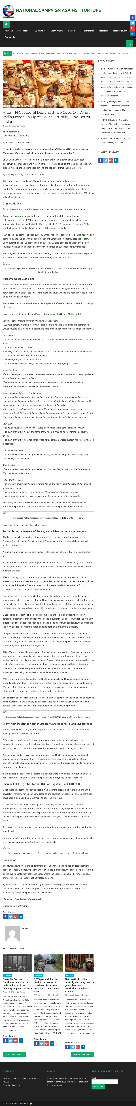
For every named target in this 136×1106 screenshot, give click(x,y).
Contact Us (10, 37)
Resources (103, 31)
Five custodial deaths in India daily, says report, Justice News (16, 1054)
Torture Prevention (121, 31)
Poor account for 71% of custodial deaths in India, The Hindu (115, 140)
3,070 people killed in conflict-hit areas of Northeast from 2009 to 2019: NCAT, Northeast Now (47, 985)
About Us (9, 31)
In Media (71, 31)
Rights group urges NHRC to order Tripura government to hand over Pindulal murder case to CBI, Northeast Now (115, 107)
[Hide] (135, 38)
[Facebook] (5, 916)
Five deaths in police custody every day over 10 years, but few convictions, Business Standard (79, 985)
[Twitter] (10, 916)
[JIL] (31, 1103)
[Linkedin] (20, 916)
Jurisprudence (87, 31)
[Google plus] (15, 916)
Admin (22, 126)
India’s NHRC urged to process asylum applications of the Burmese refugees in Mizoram (117, 91)
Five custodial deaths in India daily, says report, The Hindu (83, 1054)
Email (94, 1078)
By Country (39, 31)
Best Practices (23, 31)
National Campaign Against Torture (58, 10)
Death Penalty (57, 31)
